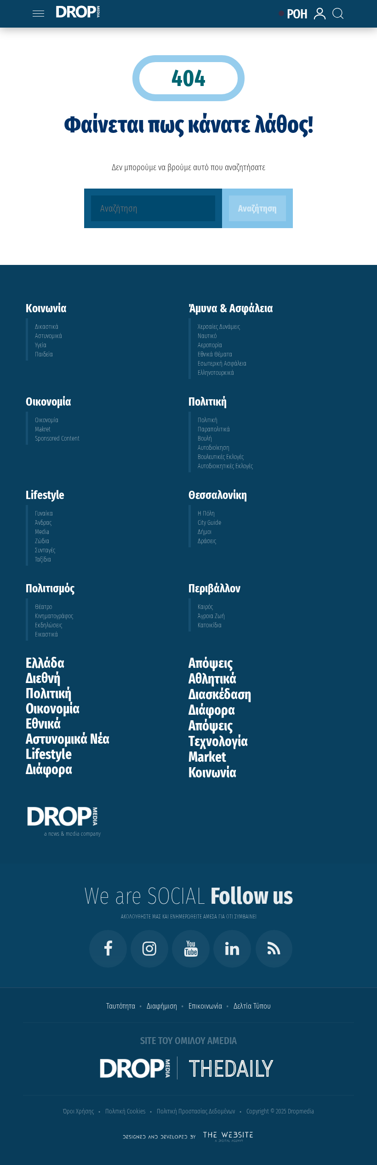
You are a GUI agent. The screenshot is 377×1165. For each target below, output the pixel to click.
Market (207, 757)
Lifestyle (49, 754)
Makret (43, 429)
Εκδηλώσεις (48, 625)
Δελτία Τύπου (252, 1006)
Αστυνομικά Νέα (67, 739)
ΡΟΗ (297, 14)
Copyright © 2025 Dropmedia (280, 1111)
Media (42, 532)
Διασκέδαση (219, 694)
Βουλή (205, 438)
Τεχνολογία (218, 741)
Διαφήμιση (162, 1006)
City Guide (209, 523)
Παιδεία (44, 354)
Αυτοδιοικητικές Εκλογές (225, 466)
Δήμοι (204, 532)
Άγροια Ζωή (211, 616)
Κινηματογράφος (54, 616)
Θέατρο (43, 607)
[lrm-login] (321, 18)
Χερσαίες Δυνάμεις (219, 327)
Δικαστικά (46, 327)
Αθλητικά (212, 679)
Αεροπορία (210, 345)
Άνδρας (43, 523)
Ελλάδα (45, 663)
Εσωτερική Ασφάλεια (222, 363)
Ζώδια (42, 541)
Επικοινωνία (205, 1006)
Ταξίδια (43, 559)
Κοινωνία (212, 772)
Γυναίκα (44, 513)
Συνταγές (45, 550)
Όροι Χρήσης (78, 1111)
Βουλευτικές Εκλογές (221, 457)
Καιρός (205, 607)
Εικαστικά (46, 634)
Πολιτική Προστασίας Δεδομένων (196, 1111)
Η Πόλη (206, 513)
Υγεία (40, 345)
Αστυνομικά (48, 336)
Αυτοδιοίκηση (213, 448)
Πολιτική (207, 420)
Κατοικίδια (210, 625)
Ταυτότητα (120, 1006)
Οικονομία (46, 420)
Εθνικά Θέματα (215, 354)
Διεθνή (43, 678)
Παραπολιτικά (214, 429)
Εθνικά (43, 724)
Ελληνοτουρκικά (216, 373)
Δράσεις (207, 541)
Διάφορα (49, 769)
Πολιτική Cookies (125, 1111)
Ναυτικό (207, 336)
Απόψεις (210, 663)
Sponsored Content (57, 438)
